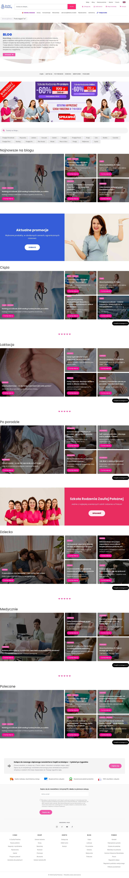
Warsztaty (55, 13)
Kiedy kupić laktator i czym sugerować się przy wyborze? (78, 358)
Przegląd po (29, 141)
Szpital (96, 141)
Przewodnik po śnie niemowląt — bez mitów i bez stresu (23, 573)
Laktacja (49, 74)
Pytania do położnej (114, 846)
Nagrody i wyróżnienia (15, 846)
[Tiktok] (72, 827)
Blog (93, 2)
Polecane (86, 74)
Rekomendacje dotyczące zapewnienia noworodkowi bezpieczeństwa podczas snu (110, 544)
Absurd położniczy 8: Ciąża (109, 165)
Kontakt (114, 839)
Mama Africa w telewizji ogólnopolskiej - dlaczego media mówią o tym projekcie (79, 723)
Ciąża (42, 74)
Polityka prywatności (114, 867)
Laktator (33, 138)
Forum (117, 2)
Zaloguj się (87, 6)
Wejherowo (85, 141)
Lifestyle (102, 717)
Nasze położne (101, 2)
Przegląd (64, 138)
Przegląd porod (76, 138)
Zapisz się (115, 766)
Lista (96, 138)
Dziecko (68, 74)
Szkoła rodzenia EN (40, 860)
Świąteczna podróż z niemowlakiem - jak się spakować (112, 570)
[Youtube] (67, 827)
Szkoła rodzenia (29, 13)
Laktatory (91, 13)
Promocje (40, 853)
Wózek (52, 141)
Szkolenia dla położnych (14, 860)
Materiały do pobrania (114, 849)
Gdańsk (54, 138)
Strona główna (7, 19)
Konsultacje (46, 13)
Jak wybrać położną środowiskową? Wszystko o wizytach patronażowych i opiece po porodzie (80, 303)
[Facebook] (62, 827)
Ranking (18, 141)
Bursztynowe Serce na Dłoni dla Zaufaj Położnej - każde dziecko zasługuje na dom (111, 723)
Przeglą (75, 141)
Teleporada (103, 13)
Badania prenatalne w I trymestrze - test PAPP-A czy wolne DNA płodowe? (80, 187)
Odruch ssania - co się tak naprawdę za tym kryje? (22, 463)
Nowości (39, 849)
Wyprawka (23, 138)
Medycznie (77, 74)
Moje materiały (112, 6)
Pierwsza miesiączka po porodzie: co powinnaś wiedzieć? (80, 460)
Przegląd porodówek (8, 138)
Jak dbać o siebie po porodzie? (111, 461)
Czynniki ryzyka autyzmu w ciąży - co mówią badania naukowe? (80, 647)
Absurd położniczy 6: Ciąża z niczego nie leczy (110, 649)
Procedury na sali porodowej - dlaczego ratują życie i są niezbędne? (111, 621)
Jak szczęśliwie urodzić (68, 13)
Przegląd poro (6, 141)
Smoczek (44, 138)
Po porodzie (58, 74)
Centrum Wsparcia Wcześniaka (114, 853)
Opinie (111, 2)
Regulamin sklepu (114, 860)
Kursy (39, 13)
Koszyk (124, 6)
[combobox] (41, 6)
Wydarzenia (82, 13)
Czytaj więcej (8, 199)
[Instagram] (57, 827)
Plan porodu (41, 141)
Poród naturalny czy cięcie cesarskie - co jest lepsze (77, 163)
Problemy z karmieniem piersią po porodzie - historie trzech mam (112, 382)
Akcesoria (40, 856)
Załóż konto (98, 6)
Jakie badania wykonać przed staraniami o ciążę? (111, 188)
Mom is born (63, 141)
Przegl (88, 138)
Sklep (87, 2)
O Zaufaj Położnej (15, 839)
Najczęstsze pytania (114, 843)
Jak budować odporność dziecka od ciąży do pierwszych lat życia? (80, 545)
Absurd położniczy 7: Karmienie (111, 359)
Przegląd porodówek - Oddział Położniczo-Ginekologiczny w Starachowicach (111, 304)
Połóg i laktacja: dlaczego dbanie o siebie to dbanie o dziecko (80, 382)
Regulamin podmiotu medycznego (114, 863)
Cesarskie (115, 138)
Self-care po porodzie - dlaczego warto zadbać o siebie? (112, 435)
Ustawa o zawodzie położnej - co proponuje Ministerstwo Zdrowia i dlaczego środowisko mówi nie (112, 698)
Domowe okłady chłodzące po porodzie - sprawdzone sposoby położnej (79, 434)
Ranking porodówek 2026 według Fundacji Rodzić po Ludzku (25, 191)
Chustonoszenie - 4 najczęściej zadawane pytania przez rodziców (80, 570)
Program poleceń (15, 856)
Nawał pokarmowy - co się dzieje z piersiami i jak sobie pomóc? (26, 386)
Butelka (105, 138)
